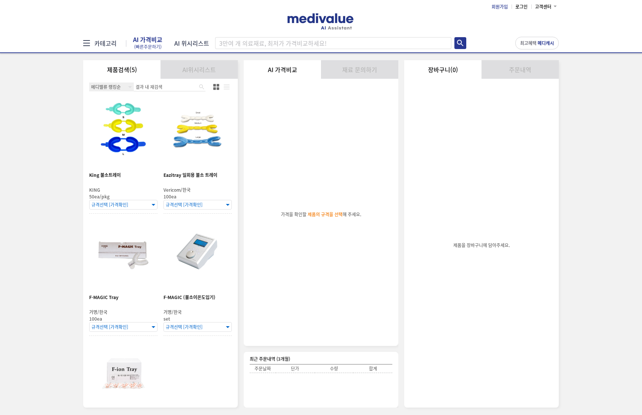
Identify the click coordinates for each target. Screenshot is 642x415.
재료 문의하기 (359, 69)
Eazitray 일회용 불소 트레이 (190, 175)
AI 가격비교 (147, 43)
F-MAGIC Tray (104, 297)
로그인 (521, 6)
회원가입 (500, 6)
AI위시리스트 (199, 69)
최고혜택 (537, 43)
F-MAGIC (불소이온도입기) (189, 297)
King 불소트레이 (105, 175)
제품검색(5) (122, 69)
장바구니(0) (443, 69)
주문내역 (520, 69)
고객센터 (543, 6)
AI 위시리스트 (191, 43)
